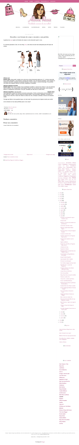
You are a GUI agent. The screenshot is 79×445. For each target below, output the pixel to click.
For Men (60, 173)
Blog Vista (61, 365)
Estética (59, 171)
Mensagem (65, 177)
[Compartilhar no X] (6, 110)
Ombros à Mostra (62, 342)
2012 (60, 200)
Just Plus (61, 423)
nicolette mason (62, 392)
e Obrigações (73, 168)
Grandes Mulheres (63, 390)
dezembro (63, 202)
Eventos (67, 171)
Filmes (75, 171)
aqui (11, 40)
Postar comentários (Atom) (12, 156)
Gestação (74, 173)
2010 (60, 322)
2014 (60, 196)
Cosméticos (73, 165)
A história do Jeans (64, 247)
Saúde (59, 184)
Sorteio (62, 184)
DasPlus (61, 402)
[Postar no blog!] (5, 110)
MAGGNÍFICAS (45, 1)
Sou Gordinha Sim (63, 369)
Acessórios (68, 162)
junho (62, 213)
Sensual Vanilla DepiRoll (65, 257)
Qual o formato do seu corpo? (65, 333)
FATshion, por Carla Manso (65, 406)
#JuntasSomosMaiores (61, 162)
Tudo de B (61, 404)
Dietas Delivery (65, 168)
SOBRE (31, 1)
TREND (55, 27)
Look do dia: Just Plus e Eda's (66, 225)
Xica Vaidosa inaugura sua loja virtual (68, 262)
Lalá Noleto (61, 367)
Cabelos (59, 164)
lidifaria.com (61, 377)
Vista (25, 44)
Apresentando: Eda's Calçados (66, 259)
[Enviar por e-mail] (4, 110)
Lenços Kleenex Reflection (66, 271)
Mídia (70, 177)
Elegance (61, 398)
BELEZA (18, 27)
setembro (63, 208)
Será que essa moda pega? (65, 260)
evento (63, 171)
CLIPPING (37, 1)
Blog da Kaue (62, 415)
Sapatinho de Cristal (63, 379)
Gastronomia (70, 173)
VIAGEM (62, 27)
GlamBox (60, 174)
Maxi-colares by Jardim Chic (66, 297)
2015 (60, 194)
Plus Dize (74, 179)
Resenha (70, 182)
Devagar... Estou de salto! (64, 373)
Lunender (61, 396)
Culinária (60, 167)
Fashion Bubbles (62, 417)
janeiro (62, 317)
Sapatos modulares (64, 241)
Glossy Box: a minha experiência (67, 278)
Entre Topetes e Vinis (63, 364)
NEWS (49, 27)
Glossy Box (67, 174)
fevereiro (63, 315)
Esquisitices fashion (64, 248)
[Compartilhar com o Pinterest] (9, 110)
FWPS (64, 173)
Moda (12, 108)
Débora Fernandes (63, 400)
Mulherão (61, 408)
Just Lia (60, 371)
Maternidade (60, 177)
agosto (62, 210)
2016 (60, 192)
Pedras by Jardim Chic (65, 276)
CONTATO (52, 1)
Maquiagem (73, 176)
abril (62, 311)
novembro (63, 204)
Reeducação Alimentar (62, 182)
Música (59, 179)
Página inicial (29, 154)
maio (62, 215)
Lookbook (60, 176)
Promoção (67, 181)
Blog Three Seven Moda (64, 419)
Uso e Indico (61, 186)
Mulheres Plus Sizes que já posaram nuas (67, 335)
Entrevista (68, 170)
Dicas (59, 168)
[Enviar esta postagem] (11, 110)
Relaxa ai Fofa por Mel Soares (65, 410)
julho (62, 211)
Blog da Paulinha (62, 388)
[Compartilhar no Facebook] (8, 110)
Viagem (66, 186)
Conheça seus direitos (63, 165)
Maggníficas (67, 176)
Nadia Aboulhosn (62, 383)
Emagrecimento (61, 170)
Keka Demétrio (62, 421)
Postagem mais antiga (50, 154)
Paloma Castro (68, 179)
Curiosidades (69, 167)
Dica (9, 108)
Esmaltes (74, 170)
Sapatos (74, 182)
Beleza (74, 162)
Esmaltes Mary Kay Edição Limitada (67, 285)
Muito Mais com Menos (64, 394)
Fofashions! (61, 385)
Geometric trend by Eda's (65, 233)
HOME (26, 1)
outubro (62, 206)
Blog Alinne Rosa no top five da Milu (68, 274)
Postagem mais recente (8, 154)
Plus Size (61, 181)
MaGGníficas (62, 387)
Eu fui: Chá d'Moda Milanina (66, 280)
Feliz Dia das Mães (64, 273)
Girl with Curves (62, 375)
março (62, 313)
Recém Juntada (62, 413)
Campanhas (65, 164)
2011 (60, 320)
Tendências (68, 184)
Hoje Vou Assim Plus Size (64, 381)
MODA (43, 27)
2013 (60, 198)
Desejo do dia (63, 220)
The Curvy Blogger (63, 412)
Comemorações (72, 164)
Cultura (64, 167)
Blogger (43, 441)
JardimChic (74, 174)
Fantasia (71, 171)
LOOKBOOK (26, 27)
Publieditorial (72, 181)
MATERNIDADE (35, 27)
